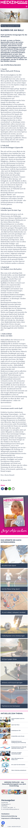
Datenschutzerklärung (9, 816)
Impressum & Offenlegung (10, 818)
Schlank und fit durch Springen (12, 682)
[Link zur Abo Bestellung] (14, 515)
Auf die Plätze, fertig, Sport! (11, 589)
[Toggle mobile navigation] (26, 6)
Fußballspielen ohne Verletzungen (13, 636)
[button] (2, 488)
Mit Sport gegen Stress (9, 659)
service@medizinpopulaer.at (11, 809)
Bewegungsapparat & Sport (10, 26)
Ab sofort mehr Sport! (9, 565)
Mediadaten (5, 814)
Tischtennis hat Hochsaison (11, 706)
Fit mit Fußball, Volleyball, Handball (13, 612)
